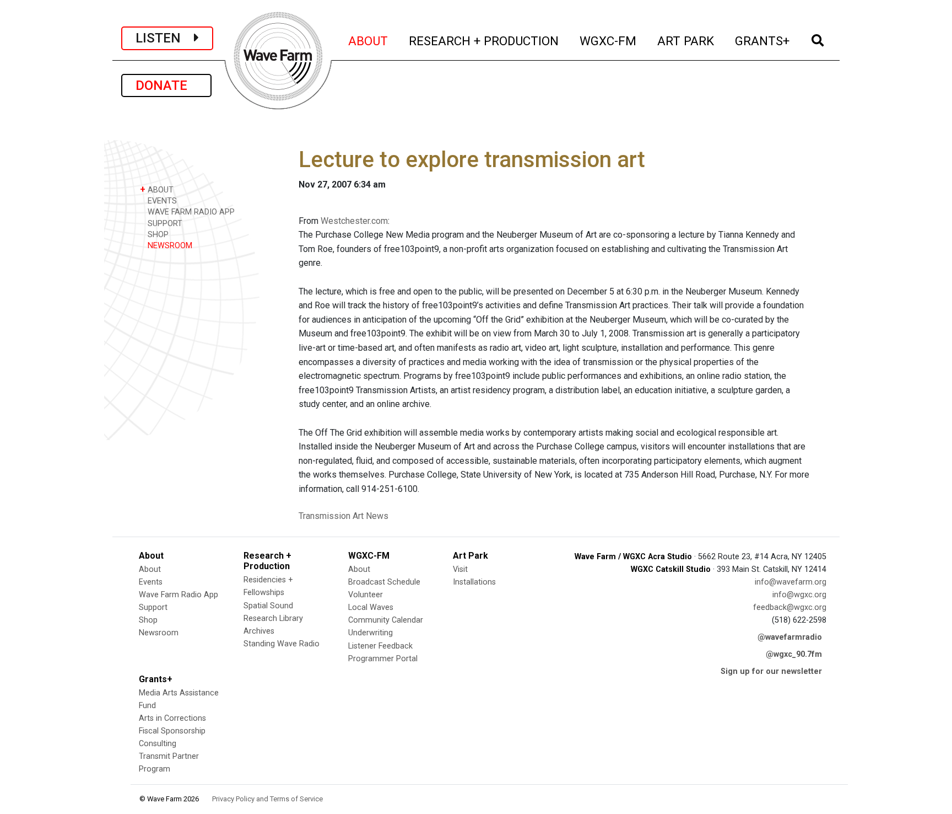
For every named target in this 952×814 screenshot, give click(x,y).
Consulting (157, 743)
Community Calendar (385, 620)
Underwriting (370, 633)
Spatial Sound (268, 605)
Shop (148, 620)
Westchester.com (354, 221)
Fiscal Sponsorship (172, 731)
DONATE (166, 85)
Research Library (273, 618)
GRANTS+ (763, 40)
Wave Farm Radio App (178, 594)
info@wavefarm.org (790, 582)
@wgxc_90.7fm (794, 654)
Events (151, 582)
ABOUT (368, 40)
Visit (460, 569)
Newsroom (158, 633)
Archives (259, 631)
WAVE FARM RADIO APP (190, 212)
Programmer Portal (383, 658)
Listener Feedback (380, 646)
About (150, 569)
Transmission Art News (343, 516)
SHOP (157, 234)
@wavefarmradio (790, 637)
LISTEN (165, 38)
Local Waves (370, 607)
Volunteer (365, 594)
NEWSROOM (168, 245)
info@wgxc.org (799, 594)
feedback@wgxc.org (789, 607)
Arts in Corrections (172, 718)
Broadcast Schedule (384, 582)
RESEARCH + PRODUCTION (484, 40)
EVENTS (161, 201)
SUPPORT (163, 223)
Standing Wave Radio (282, 644)
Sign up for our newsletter (771, 671)
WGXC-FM (608, 40)
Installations (474, 582)
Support (153, 607)
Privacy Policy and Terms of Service (267, 799)
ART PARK (686, 40)
